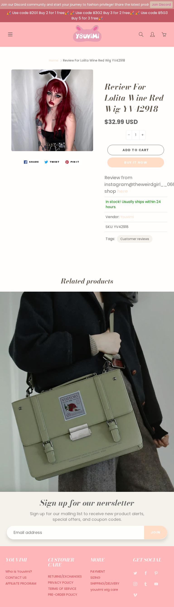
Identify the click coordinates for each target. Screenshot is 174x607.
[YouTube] (156, 584)
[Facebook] (146, 573)
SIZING (95, 577)
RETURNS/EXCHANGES (65, 576)
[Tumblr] (146, 584)
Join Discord (161, 4)
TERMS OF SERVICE (62, 588)
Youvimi (127, 216)
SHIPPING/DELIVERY (104, 583)
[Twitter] (135, 573)
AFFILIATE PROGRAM (20, 583)
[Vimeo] (135, 595)
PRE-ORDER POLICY (62, 594)
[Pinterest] (156, 573)
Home (53, 60)
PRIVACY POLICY (60, 582)
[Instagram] (135, 584)
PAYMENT (97, 571)
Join (155, 532)
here (122, 191)
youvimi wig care (104, 589)
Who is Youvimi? (18, 571)
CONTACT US (16, 577)
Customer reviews (134, 239)
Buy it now (135, 162)
